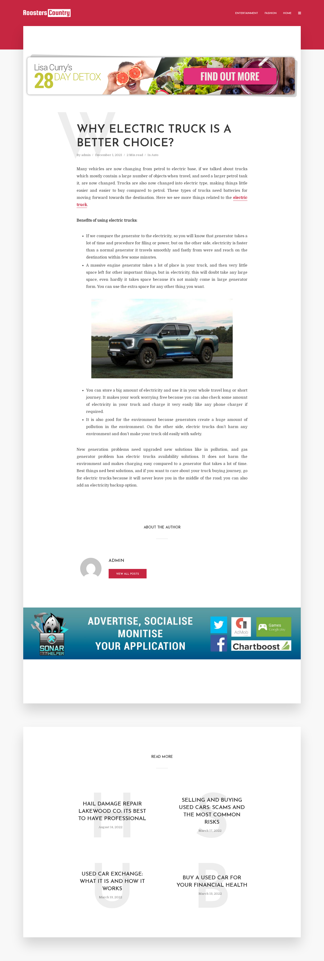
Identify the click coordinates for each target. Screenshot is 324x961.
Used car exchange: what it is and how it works (112, 882)
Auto (154, 155)
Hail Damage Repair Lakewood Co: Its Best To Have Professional (112, 811)
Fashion (271, 13)
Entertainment (246, 13)
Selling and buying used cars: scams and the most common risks (212, 811)
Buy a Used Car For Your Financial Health (211, 881)
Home (287, 13)
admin (86, 155)
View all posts (127, 574)
